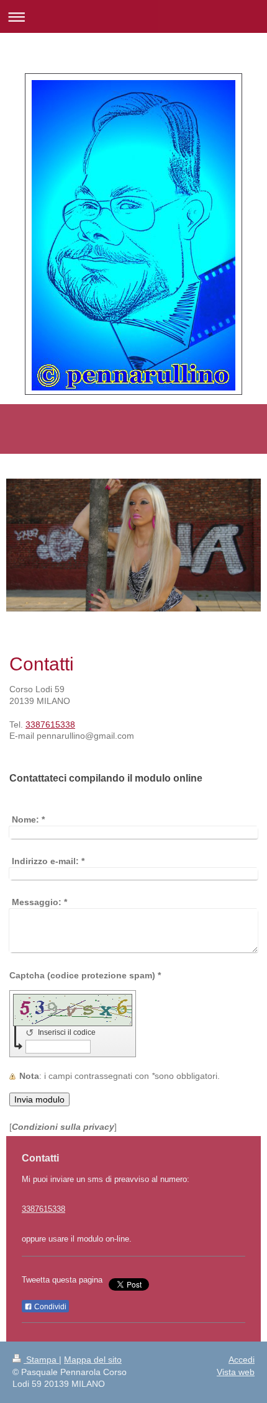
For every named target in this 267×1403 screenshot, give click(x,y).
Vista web (236, 1372)
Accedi (242, 1360)
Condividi (49, 1306)
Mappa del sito (93, 1360)
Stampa (41, 1360)
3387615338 (50, 724)
